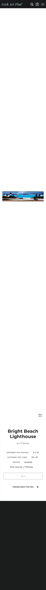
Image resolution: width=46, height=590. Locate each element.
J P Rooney (24, 443)
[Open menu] (42, 4)
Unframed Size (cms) (17, 457)
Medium (16, 462)
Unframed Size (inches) (17, 452)
